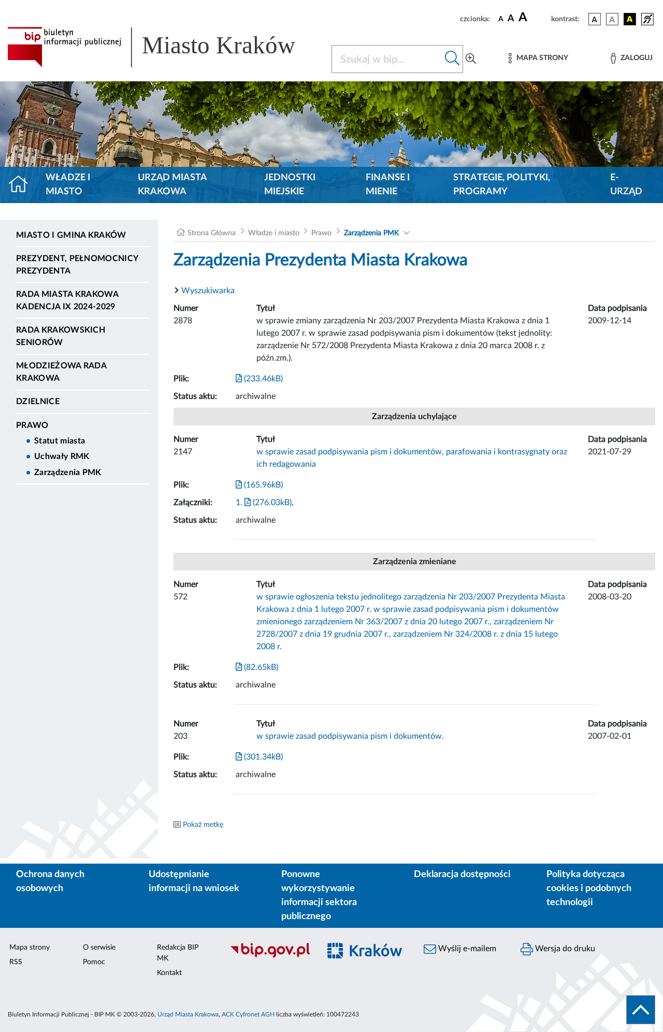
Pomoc (94, 962)
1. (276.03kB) (264, 502)
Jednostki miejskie (289, 184)
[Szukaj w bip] (452, 59)
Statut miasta (59, 441)
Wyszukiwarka (208, 290)
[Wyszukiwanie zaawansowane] (471, 59)
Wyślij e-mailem (466, 948)
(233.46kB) (262, 379)
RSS (15, 962)
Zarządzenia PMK (68, 472)
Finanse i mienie (388, 184)
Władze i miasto (68, 184)
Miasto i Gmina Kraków (71, 235)
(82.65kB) (260, 667)
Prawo (32, 425)
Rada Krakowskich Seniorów (60, 336)
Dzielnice (38, 401)
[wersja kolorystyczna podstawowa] (594, 19)
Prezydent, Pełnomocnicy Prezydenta (77, 264)
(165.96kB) (262, 485)
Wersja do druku (564, 948)
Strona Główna (212, 233)
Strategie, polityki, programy (501, 184)
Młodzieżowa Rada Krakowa (61, 372)
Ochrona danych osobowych (50, 881)
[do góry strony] (641, 1010)
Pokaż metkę (203, 824)
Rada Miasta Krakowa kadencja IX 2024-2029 (67, 300)
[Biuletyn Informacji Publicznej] (269, 956)
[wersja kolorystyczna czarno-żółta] (630, 19)
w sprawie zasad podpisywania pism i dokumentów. (350, 736)
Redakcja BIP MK (177, 953)
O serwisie (99, 947)
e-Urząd (626, 184)
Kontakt (169, 973)
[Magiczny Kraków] (366, 956)
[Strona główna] (22, 185)
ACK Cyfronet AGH (248, 1014)
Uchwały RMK (62, 456)
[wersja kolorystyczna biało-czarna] (612, 19)
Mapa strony (29, 947)
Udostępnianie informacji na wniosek (194, 881)
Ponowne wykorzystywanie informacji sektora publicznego (319, 895)
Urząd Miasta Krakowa (172, 184)
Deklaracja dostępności (462, 874)
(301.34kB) (262, 757)
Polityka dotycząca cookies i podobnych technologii (588, 888)
